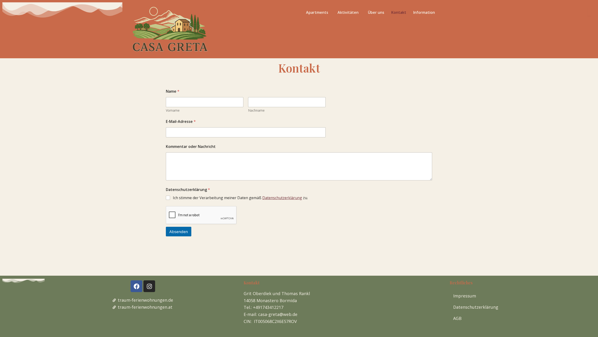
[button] (318, 12)
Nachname (256, 110)
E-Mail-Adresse (181, 121)
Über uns (376, 12)
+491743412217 (268, 307)
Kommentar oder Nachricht (191, 146)
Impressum (464, 296)
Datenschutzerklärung (282, 197)
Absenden (178, 231)
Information (424, 12)
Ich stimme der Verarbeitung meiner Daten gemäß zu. (240, 197)
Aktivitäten (348, 12)
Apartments (317, 12)
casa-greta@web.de (277, 314)
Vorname (173, 110)
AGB (457, 318)
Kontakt (398, 12)
